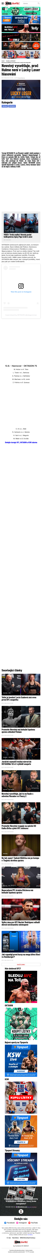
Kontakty (30, 1234)
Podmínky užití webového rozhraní (17, 1250)
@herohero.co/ (27, 1207)
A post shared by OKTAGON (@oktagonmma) (21, 315)
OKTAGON (12, 60)
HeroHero (15, 1238)
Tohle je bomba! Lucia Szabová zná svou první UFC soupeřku (19, 698)
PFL (9, 885)
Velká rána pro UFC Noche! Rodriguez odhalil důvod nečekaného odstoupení (21, 923)
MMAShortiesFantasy (27, 1238)
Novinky (8, 60)
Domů (3, 60)
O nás (9, 1238)
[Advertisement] (21, 130)
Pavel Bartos (21, 78)
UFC (9, 693)
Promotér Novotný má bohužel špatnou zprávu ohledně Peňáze (18, 731)
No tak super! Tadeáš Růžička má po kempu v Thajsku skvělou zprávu (20, 859)
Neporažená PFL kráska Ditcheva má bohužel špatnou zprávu (17, 891)
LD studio (32, 1251)
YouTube (34, 1223)
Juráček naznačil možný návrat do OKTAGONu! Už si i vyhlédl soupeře (16, 763)
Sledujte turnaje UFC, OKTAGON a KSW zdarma (21, 443)
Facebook (11, 1223)
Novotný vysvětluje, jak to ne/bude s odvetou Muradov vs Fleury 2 (17, 795)
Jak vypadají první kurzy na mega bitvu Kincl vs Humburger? (21, 956)
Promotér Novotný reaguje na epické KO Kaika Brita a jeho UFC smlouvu (19, 827)
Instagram (23, 1223)
